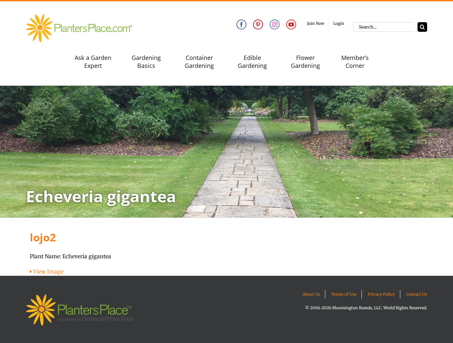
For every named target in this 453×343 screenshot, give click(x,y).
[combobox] (384, 27)
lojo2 (43, 237)
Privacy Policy (381, 294)
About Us (311, 294)
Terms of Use (343, 294)
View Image (47, 271)
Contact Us (416, 294)
